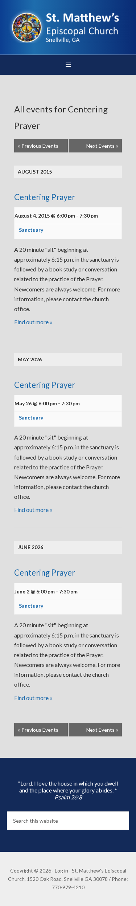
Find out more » (33, 321)
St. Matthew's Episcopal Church (68, 25)
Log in (61, 870)
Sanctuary (31, 230)
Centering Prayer (44, 197)
